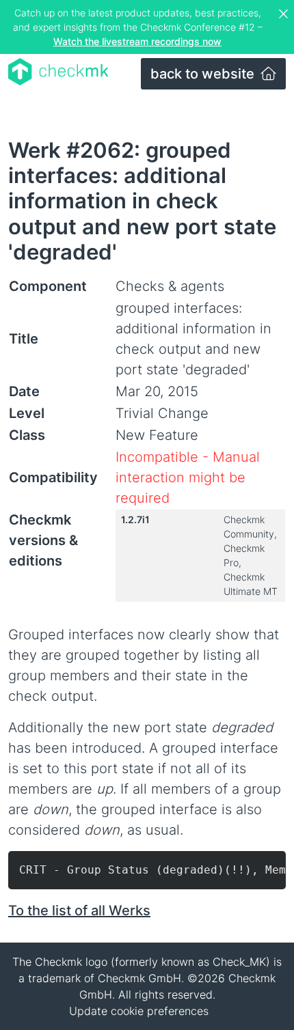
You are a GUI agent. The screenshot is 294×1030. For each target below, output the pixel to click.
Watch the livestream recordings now (137, 41)
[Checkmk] (58, 71)
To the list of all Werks (79, 910)
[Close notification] (285, 14)
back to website (204, 74)
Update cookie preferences (139, 1011)
